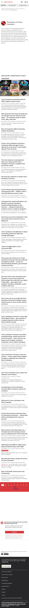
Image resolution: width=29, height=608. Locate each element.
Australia (6, 554)
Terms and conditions (6, 571)
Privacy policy (5, 577)
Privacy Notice (19, 535)
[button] (27, 2)
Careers (3, 595)
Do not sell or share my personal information (12, 598)
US (2, 554)
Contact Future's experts (7, 574)
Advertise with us (5, 586)
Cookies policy (5, 580)
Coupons (4, 592)
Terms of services (18, 534)
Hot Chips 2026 (12, 5)
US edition (11, 604)
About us (4, 589)
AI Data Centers (23, 5)
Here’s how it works (13, 9)
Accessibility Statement (7, 583)
